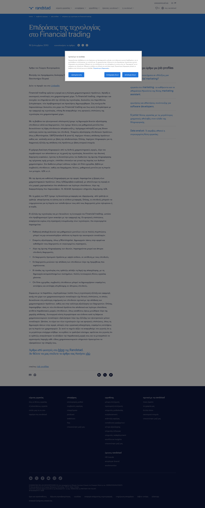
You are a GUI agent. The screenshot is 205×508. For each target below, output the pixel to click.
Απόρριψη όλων (112, 75)
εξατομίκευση (76, 75)
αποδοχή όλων (130, 75)
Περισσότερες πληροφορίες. (101, 68)
